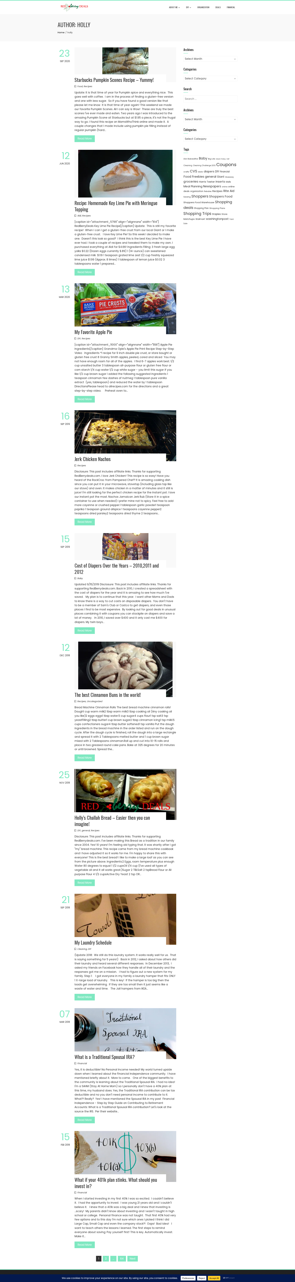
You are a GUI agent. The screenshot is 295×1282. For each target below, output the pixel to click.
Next (133, 1258)
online (224, 186)
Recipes (88, 86)
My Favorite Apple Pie (93, 331)
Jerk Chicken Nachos (93, 458)
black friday (221, 159)
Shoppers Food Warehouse (198, 202)
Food (80, 86)
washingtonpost (217, 219)
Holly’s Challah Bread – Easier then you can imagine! (112, 820)
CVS (193, 171)
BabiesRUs (193, 158)
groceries (190, 181)
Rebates (208, 191)
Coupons (226, 164)
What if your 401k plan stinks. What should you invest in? (116, 1182)
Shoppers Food (220, 196)
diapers (209, 171)
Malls (228, 181)
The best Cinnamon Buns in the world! (108, 694)
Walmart (200, 219)
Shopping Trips (197, 213)
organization (196, 191)
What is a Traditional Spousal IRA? (105, 1056)
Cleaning (82, 949)
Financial (231, 7)
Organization (203, 7)
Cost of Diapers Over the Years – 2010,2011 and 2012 (117, 568)
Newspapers (212, 186)
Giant (220, 177)
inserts (220, 181)
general (86, 830)
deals (218, 7)
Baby (80, 578)
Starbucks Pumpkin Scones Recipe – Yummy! (114, 79)
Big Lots (211, 158)
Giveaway (229, 177)
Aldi (79, 215)
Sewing (187, 197)
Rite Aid (228, 191)
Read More (85, 138)
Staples (216, 214)
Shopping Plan (201, 208)
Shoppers (199, 196)
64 (122, 1258)
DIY (187, 7)
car (227, 159)
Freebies (198, 177)
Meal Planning (192, 186)
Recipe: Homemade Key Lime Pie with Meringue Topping (116, 206)
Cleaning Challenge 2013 (204, 165)
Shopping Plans (217, 208)
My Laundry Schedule (93, 942)
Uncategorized (94, 701)
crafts (186, 171)
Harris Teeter (207, 181)
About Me (173, 7)
